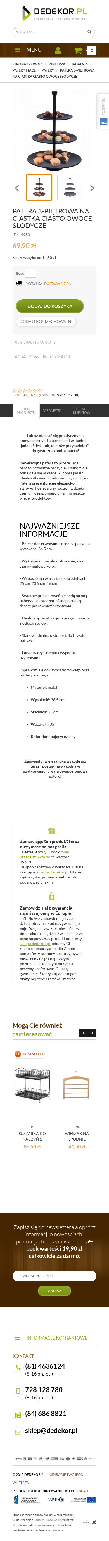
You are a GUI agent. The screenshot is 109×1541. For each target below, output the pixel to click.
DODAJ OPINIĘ (67, 395)
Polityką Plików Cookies (49, 1519)
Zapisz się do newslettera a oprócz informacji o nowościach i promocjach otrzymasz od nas (54, 1241)
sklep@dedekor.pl (51, 1430)
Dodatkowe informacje (42, 356)
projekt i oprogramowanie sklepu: (50, 1491)
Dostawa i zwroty (34, 342)
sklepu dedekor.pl (35, 943)
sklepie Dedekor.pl (52, 872)
